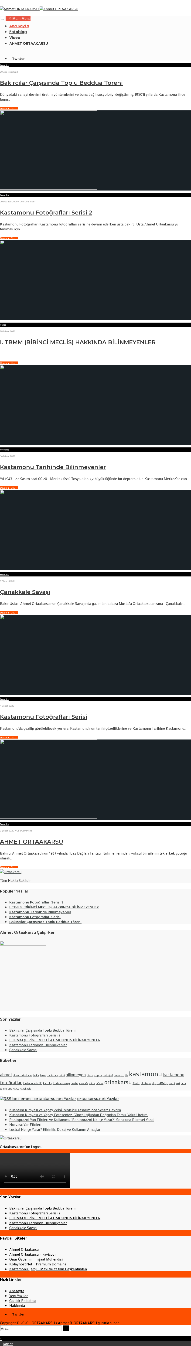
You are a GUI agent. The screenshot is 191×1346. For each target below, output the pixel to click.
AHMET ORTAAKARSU (28, 43)
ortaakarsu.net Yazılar (98, 1099)
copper (98, 1075)
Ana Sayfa (19, 26)
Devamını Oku (9, 108)
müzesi (99, 1083)
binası (90, 1075)
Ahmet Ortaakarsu (24, 1249)
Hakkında (17, 1305)
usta (10, 1088)
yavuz (16, 1088)
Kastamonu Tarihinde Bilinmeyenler (53, 467)
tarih (183, 1083)
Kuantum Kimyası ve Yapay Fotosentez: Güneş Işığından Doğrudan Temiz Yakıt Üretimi (78, 1114)
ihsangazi (119, 1075)
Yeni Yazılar (18, 1295)
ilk (126, 1075)
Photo (136, 1083)
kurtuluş (47, 1083)
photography (148, 1083)
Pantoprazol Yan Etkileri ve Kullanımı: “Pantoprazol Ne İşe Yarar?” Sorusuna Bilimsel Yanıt (81, 1119)
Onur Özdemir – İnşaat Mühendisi (36, 1259)
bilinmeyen (76, 1074)
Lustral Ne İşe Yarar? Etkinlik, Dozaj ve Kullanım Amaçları (55, 1129)
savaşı (162, 1082)
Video (14, 37)
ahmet (6, 1074)
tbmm (3, 1088)
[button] (2, 18)
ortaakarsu (118, 1082)
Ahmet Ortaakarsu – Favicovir (33, 1254)
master (74, 1083)
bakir (36, 1075)
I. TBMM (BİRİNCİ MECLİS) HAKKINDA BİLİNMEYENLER (78, 342)
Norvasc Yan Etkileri (25, 1124)
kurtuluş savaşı (61, 1083)
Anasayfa (16, 1290)
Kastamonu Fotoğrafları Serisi (43, 716)
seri (178, 1083)
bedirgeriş (52, 1075)
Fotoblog (18, 31)
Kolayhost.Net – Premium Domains (37, 1263)
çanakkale (25, 1088)
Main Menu (19, 18)
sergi (172, 1083)
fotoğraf (108, 1075)
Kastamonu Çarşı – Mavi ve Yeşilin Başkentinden (48, 1268)
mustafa (83, 1083)
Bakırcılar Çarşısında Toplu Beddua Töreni (61, 82)
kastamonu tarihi (32, 1083)
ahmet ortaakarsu (22, 1075)
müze (92, 1083)
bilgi (62, 1075)
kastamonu (145, 1073)
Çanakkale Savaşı (25, 592)
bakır (43, 1075)
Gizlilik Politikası (22, 1300)
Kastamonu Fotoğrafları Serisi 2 (46, 212)
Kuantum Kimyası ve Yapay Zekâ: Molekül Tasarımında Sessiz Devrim (65, 1109)
